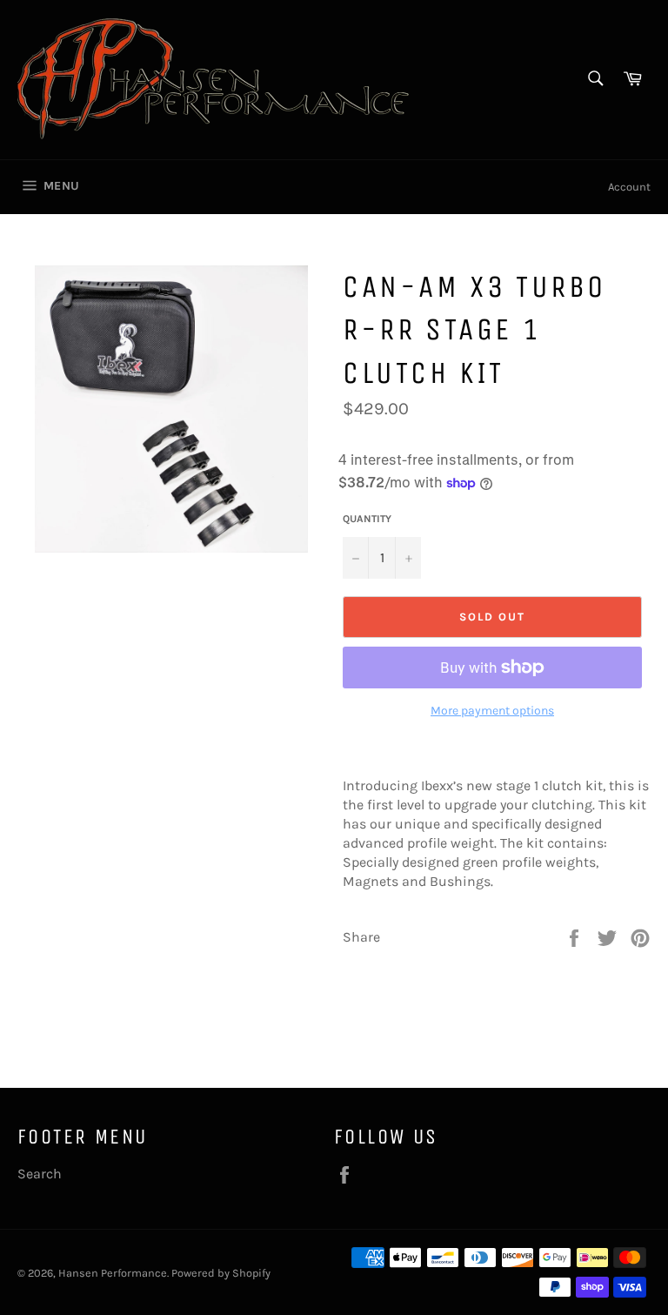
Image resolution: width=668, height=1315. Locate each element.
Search (39, 1173)
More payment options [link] (492, 710)
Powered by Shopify (221, 1272)
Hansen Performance (112, 1272)
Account (629, 186)
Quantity (367, 519)
